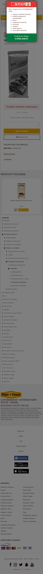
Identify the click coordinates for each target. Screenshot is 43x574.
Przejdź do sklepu (21, 37)
